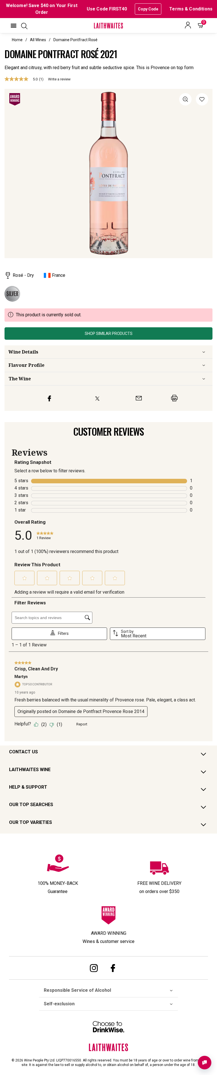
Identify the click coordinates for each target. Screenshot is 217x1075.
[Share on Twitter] (97, 398)
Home (17, 40)
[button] (13, 25)
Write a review (59, 79)
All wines (38, 40)
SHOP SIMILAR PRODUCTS (109, 333)
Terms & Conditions (190, 9)
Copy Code (148, 9)
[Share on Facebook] (49, 398)
